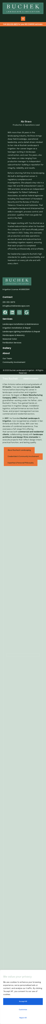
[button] (23, 19)
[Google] (26, 312)
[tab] (19, 450)
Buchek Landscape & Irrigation (21, 370)
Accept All (23, 1001)
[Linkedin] (12, 312)
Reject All (23, 1018)
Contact (8, 297)
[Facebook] (5, 312)
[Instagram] (19, 312)
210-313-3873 (12, 24)
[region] (23, 997)
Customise (23, 1009)
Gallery (7, 348)
